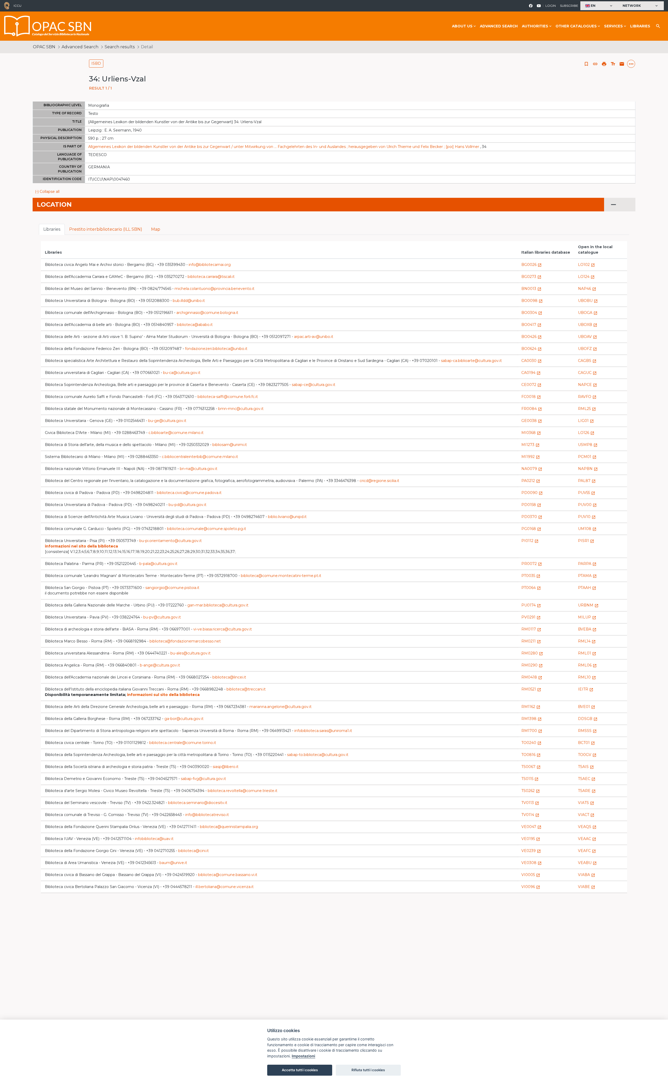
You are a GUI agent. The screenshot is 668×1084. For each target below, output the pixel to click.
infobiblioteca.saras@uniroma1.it (323, 730)
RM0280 (532, 653)
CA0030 (531, 360)
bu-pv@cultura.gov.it (162, 617)
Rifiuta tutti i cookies (368, 1070)
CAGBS (587, 360)
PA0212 (530, 480)
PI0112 (530, 540)
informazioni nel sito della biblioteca (81, 546)
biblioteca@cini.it (193, 850)
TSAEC (586, 778)
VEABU (587, 862)
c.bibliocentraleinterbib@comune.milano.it (200, 456)
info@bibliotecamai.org (210, 264)
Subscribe (569, 6)
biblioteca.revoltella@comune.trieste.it (242, 790)
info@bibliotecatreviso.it (207, 814)
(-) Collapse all (47, 191)
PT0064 (531, 587)
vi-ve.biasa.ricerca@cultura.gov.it (222, 629)
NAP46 (587, 288)
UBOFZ (587, 348)
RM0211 (531, 641)
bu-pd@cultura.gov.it (187, 504)
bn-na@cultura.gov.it (198, 468)
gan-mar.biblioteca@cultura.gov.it (217, 605)
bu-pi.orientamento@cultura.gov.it (170, 540)
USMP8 (588, 444)
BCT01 (586, 742)
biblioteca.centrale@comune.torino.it (182, 742)
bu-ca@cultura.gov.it (181, 372)
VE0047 (531, 826)
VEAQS (587, 826)
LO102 (586, 264)
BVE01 (586, 706)
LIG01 (586, 420)
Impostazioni (303, 1056)
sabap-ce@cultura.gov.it (313, 384)
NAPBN (588, 468)
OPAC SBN (44, 46)
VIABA (586, 874)
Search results (120, 46)
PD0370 (531, 516)
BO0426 (531, 336)
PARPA (587, 563)
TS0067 (531, 766)
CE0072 (531, 384)
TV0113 (530, 802)
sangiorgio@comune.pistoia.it (172, 587)
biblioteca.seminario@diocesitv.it (197, 802)
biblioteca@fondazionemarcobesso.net (185, 641)
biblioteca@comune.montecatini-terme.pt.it (281, 575)
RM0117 (531, 629)
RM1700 (531, 730)
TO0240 (531, 742)
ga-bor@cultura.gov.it (184, 718)
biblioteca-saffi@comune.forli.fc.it (228, 396)
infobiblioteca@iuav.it (154, 838)
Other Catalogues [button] (576, 26)
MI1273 (530, 444)
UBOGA (588, 312)
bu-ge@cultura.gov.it (167, 420)
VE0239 (531, 850)
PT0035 (530, 575)
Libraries (640, 26)
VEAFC (587, 850)
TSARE (587, 790)
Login (550, 6)
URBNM (588, 605)
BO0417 (531, 324)
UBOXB (587, 324)
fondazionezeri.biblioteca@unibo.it (216, 348)
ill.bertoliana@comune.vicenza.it (224, 886)
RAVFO (587, 396)
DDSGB (588, 718)
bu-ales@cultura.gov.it (190, 653)
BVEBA (587, 629)
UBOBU (588, 300)
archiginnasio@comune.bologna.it (207, 312)
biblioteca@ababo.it (195, 324)
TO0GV (587, 754)
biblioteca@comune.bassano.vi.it (227, 874)
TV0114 (530, 814)
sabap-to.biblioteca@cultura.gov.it (317, 754)
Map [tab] (155, 229)
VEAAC (587, 838)
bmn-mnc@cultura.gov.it (241, 408)
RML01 (587, 653)
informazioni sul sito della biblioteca (163, 694)
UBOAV (587, 336)
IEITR (585, 689)
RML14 (587, 641)
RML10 (587, 677)
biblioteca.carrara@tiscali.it (211, 276)
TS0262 (530, 790)
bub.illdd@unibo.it (189, 300)
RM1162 (530, 706)
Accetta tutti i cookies (300, 1070)
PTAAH (587, 587)
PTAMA (587, 575)
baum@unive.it (173, 862)
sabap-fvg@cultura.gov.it (203, 778)
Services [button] (613, 26)
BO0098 (532, 300)
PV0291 (531, 617)
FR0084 (531, 408)
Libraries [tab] (51, 229)
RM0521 (531, 689)
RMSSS (587, 730)
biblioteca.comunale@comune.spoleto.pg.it (206, 528)
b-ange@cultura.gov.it (160, 665)
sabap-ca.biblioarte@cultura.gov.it (471, 360)
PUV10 (587, 516)
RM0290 (532, 665)
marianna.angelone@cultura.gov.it (280, 706)
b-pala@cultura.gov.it (158, 563)
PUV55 (586, 492)
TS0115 (530, 778)
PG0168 (531, 528)
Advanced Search (499, 26)
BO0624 (531, 348)
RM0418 (531, 677)
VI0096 (530, 886)
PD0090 (532, 492)
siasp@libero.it (225, 766)
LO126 (586, 432)
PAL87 (587, 480)
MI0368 (531, 432)
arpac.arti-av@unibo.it (313, 336)
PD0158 (531, 504)
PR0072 (531, 563)
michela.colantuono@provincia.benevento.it (214, 288)
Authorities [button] (535, 26)
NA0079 (531, 468)
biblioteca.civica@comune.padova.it (189, 492)
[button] (599, 5)
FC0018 (531, 396)
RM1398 (531, 718)
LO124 (586, 276)
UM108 (587, 528)
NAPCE (587, 384)
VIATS (586, 802)
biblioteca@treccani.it (246, 689)
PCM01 (587, 456)
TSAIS (586, 766)
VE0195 (530, 838)
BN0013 (531, 288)
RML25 (587, 408)
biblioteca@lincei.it (229, 677)
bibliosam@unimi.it (229, 444)
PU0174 (531, 605)
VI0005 (530, 874)
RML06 (587, 665)
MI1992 (530, 456)
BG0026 (531, 264)
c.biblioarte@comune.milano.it (176, 432)
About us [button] (462, 26)
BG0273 (531, 276)
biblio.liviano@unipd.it (287, 516)
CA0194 (531, 372)
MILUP (587, 617)
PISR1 (586, 540)
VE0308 (531, 862)
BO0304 (531, 312)
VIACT (586, 814)
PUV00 (587, 504)
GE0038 (531, 420)
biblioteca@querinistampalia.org (229, 826)
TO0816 (531, 754)
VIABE (586, 886)
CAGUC (587, 372)
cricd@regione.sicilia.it (379, 480)
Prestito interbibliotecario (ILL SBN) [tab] (105, 229)
